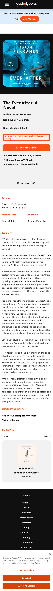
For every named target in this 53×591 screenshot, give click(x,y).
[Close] (50, 554)
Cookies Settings (26, 570)
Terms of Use (26, 518)
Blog (26, 528)
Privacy (26, 537)
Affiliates (26, 523)
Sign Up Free (30, 19)
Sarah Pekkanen (22, 114)
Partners (26, 513)
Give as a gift (28, 183)
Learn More (26, 542)
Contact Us (26, 532)
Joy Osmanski (21, 120)
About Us (26, 503)
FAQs (26, 508)
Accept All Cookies (26, 586)
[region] (26, 570)
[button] (5, 436)
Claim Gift (26, 547)
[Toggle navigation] (7, 4)
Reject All (26, 578)
